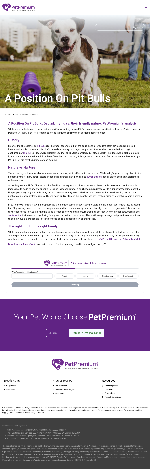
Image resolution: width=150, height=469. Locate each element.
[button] (146, 7)
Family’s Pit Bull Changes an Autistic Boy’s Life (117, 239)
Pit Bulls (41, 145)
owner (90, 176)
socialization (14, 215)
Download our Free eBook (21, 244)
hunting (27, 153)
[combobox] (113, 27)
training (98, 176)
